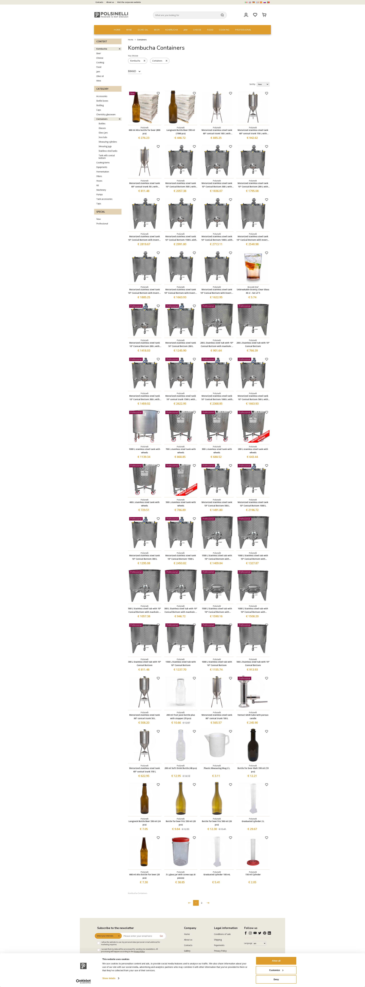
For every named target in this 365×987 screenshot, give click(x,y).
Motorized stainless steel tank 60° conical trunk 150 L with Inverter (253, 132)
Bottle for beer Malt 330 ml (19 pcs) (253, 770)
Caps (98, 109)
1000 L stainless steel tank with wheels (144, 451)
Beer (157, 29)
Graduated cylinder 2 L (253, 821)
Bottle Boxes (102, 100)
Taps (98, 203)
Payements (219, 945)
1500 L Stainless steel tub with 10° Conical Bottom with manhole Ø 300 (217, 557)
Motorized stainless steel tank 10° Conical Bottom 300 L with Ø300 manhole (144, 397)
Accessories (101, 96)
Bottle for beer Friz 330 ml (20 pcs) (181, 823)
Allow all (276, 961)
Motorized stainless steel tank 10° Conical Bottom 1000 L (253, 504)
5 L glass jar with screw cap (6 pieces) (180, 876)
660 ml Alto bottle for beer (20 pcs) (144, 876)
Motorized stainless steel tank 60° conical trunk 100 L (217, 717)
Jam (185, 29)
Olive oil (143, 29)
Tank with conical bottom (107, 156)
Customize (274, 970)
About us (110, 2)
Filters (99, 176)
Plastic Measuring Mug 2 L (217, 768)
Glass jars (103, 132)
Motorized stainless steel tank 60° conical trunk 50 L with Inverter (144, 185)
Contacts (99, 2)
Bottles (102, 123)
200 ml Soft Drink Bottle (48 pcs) (181, 768)
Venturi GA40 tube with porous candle (253, 717)
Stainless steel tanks (108, 150)
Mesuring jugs (105, 146)
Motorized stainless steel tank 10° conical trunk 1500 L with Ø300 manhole (180, 397)
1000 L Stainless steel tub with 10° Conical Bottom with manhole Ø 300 (253, 557)
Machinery (101, 189)
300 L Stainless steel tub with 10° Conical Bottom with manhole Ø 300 (180, 610)
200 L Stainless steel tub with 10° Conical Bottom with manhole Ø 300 (216, 344)
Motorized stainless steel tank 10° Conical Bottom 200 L (180, 344)
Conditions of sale (222, 934)
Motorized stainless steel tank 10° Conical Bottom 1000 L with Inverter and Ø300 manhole (216, 238)
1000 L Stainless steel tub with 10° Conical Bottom (217, 663)
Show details (108, 978)
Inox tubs (103, 137)
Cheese (197, 29)
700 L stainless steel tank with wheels (181, 451)
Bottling (100, 105)
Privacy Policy (139, 951)
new (98, 219)
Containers (142, 39)
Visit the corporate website (129, 2)
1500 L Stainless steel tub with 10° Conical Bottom (181, 663)
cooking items (103, 162)
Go (161, 935)
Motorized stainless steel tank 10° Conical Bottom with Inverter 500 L (144, 291)
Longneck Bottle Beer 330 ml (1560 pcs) (181, 132)
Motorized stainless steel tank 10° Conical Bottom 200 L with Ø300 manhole (144, 344)
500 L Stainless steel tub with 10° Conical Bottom (253, 663)
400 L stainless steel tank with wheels (144, 504)
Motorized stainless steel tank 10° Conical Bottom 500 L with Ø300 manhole (253, 397)
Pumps (99, 194)
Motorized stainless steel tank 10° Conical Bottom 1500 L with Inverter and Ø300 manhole (180, 238)
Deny (276, 979)
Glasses (102, 128)
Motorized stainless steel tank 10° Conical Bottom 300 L (144, 557)
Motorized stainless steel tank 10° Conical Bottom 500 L (217, 504)
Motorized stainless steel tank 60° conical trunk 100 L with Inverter (217, 132)
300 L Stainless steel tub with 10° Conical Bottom (144, 663)
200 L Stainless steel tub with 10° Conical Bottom (253, 344)
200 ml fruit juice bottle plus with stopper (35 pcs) (180, 717)
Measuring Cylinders (108, 141)
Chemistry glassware (105, 114)
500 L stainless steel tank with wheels (181, 504)
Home (117, 29)
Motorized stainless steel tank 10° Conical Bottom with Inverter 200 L (216, 291)
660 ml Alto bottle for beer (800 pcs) (144, 132)
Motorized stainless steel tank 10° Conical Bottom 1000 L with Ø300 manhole (216, 397)
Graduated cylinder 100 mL (216, 874)
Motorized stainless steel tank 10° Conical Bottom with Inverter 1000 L (253, 238)
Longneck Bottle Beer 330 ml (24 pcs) (145, 823)
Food (210, 29)
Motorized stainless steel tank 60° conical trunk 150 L (144, 770)
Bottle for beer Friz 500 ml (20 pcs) (217, 823)
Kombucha (171, 29)
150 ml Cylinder (253, 874)
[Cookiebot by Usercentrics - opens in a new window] (83, 981)
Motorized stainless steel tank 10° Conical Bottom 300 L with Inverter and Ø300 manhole (217, 185)
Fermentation (102, 171)
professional (243, 29)
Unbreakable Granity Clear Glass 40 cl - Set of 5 (253, 291)
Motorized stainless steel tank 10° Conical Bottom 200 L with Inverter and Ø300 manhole (253, 185)
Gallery (187, 950)
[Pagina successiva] (208, 902)
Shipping (218, 939)
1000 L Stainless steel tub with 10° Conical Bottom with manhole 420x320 (253, 610)
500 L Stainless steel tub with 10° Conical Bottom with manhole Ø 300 (144, 610)
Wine (129, 29)
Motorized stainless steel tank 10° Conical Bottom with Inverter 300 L (180, 291)
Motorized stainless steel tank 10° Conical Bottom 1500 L (180, 557)
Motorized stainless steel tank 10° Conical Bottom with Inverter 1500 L (144, 238)
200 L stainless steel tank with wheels (253, 451)
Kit (97, 185)
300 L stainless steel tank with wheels (217, 451)
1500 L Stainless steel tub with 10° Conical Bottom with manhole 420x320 (217, 610)
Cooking (224, 29)
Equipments (101, 167)
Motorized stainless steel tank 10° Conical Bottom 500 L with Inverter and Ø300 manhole (180, 185)
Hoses (99, 180)
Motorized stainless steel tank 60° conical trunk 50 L (144, 717)
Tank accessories (104, 199)
